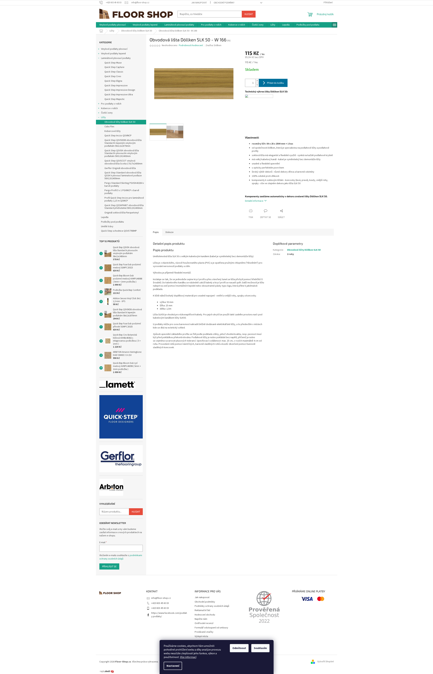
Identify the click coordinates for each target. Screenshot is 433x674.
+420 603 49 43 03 (160, 603)
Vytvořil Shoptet (325, 661)
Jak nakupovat (199, 2)
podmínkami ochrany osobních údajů (120, 557)
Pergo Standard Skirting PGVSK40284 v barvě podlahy (124, 184)
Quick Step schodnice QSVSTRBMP (119, 231)
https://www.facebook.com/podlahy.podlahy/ (169, 614)
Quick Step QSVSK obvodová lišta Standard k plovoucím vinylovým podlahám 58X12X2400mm (121, 153)
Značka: (213, 45)
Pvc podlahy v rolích (111, 103)
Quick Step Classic (113, 72)
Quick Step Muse (113, 62)
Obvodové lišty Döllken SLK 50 (119, 122)
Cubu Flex (109, 126)
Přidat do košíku (275, 82)
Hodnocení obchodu (205, 614)
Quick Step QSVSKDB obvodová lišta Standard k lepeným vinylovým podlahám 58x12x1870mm (123, 143)
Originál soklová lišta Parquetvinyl (121, 212)
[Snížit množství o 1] (257, 85)
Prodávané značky (204, 632)
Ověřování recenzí (204, 623)
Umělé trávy (107, 226)
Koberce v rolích (109, 108)
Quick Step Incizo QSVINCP (118, 135)
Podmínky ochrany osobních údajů (212, 606)
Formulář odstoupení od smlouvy (211, 627)
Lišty (103, 117)
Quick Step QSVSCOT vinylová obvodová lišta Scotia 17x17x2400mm (123, 162)
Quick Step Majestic (114, 99)
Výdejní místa (201, 636)
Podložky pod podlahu (112, 222)
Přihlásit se (109, 566)
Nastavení (173, 666)
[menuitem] (112, 25)
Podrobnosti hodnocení (191, 45)
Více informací (188, 657)
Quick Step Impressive (116, 85)
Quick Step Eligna (113, 81)
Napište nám (201, 619)
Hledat (248, 14)
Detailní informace (254, 201)
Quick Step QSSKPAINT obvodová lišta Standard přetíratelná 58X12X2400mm (124, 207)
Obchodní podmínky (224, 2)
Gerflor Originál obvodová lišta (120, 168)
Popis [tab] (156, 232)
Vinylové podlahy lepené (113, 53)
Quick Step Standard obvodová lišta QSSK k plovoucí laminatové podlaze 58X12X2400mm (123, 175)
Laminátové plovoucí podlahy (116, 58)
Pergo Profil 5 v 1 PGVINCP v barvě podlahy (121, 192)
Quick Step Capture (114, 67)
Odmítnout (239, 648)
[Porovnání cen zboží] (106, 671)
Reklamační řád (202, 610)
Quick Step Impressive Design (119, 90)
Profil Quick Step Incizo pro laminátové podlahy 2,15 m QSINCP (124, 199)
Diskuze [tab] (170, 232)
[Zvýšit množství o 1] (257, 81)
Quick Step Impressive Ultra (118, 94)
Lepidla (104, 217)
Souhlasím (260, 648)
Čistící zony (107, 113)
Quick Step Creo (112, 76)
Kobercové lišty (112, 131)
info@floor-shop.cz (161, 598)
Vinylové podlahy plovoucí (114, 49)
